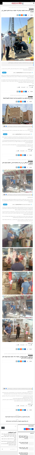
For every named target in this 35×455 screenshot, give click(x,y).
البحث (15, 426)
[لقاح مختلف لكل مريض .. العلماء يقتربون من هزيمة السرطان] (31, 443)
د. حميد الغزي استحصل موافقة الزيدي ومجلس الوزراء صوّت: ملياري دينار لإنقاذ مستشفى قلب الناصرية (23, 437)
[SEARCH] (2, 449)
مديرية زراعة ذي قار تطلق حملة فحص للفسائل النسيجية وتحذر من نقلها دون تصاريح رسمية (23, 453)
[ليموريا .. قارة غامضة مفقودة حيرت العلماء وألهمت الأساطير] (31, 448)
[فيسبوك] (26, 65)
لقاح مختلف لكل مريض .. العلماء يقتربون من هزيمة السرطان (23, 443)
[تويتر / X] (12, 65)
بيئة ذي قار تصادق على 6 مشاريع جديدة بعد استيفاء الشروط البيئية (17, 416)
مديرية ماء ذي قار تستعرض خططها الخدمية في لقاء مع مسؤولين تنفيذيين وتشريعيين (8, 444)
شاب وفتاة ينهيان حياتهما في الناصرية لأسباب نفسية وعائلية (17, 421)
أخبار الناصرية (31, 96)
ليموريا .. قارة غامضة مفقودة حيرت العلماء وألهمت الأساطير (23, 448)
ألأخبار (28, 96)
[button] (17, 235)
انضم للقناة (4, 72)
